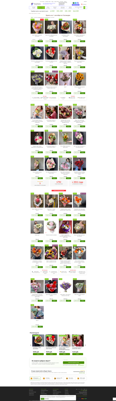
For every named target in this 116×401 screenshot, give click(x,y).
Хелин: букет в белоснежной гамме (79, 295)
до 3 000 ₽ (52, 11)
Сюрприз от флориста (55, 393)
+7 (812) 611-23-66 (83, 390)
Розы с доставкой (48, 7)
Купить (40, 41)
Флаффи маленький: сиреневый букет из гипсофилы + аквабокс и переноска (65, 62)
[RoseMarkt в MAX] (78, 389)
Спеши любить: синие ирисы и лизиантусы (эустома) (65, 295)
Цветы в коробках (70, 7)
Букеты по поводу (55, 7)
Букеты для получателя (62, 7)
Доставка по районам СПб (78, 7)
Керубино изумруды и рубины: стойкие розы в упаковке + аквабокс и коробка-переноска (65, 262)
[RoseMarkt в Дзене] (84, 389)
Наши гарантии (55, 390)
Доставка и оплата (48, 1)
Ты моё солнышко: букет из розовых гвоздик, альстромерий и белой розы (37, 121)
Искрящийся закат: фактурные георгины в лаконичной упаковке (79, 210)
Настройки (47, 398)
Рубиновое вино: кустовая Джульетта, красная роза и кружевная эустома (65, 121)
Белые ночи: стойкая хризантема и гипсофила (51, 36)
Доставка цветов (33, 7)
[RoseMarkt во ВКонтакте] (76, 389)
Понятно (42, 398)
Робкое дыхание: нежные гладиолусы (37, 173)
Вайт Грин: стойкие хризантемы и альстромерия (37, 61)
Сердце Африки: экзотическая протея (37, 210)
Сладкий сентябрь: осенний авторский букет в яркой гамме (65, 210)
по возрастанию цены (41, 17)
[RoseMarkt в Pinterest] (81, 389)
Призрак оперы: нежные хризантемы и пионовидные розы (37, 147)
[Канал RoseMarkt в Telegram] (86, 389)
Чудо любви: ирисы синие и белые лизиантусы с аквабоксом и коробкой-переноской (37, 88)
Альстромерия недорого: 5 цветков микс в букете (51, 121)
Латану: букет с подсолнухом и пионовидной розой (79, 36)
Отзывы (52, 1)
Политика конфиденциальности (57, 400)
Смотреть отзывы (82, 372)
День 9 (37, 320)
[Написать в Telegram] (75, 3)
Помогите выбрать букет (73, 362)
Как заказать (61, 1)
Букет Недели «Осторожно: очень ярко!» (37, 36)
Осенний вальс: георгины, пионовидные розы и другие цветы (37, 262)
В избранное (84, 4)
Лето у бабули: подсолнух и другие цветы (65, 147)
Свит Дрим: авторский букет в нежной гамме (51, 173)
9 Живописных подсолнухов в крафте (79, 87)
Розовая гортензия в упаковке (51, 234)
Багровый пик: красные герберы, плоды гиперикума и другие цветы (79, 173)
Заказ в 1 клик (34, 41)
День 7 (65, 86)
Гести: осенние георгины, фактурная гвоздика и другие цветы (79, 262)
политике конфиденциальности (81, 365)
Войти (86, 1)
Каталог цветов (31, 390)
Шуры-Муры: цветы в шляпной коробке (51, 295)
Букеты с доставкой (41, 7)
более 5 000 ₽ (76, 11)
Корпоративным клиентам (44, 390)
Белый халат (37, 234)
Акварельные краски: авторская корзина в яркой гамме (51, 87)
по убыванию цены (47, 17)
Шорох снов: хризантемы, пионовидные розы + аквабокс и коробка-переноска (79, 121)
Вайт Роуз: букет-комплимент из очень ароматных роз (79, 147)
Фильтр (32, 17)
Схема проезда (67, 393)
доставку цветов (56, 384)
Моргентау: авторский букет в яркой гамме (79, 61)
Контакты (65, 1)
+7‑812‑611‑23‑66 (61, 3)
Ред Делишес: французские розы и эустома (51, 61)
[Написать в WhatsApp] (73, 3)
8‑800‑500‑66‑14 (61, 4)
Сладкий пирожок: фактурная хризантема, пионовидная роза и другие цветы (37, 295)
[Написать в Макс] (78, 3)
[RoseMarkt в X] (79, 389)
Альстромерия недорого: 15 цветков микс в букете (51, 147)
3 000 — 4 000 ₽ (60, 11)
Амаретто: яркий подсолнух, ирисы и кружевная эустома (51, 261)
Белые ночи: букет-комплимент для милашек (79, 235)
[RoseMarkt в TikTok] (83, 389)
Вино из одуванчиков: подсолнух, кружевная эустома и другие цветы (65, 236)
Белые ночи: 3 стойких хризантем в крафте (51, 210)
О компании (66, 390)
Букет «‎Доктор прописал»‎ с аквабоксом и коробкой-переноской (65, 173)
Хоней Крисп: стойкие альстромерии (65, 36)
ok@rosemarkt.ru (62, 5)
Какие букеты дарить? (44, 393)
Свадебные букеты (31, 393)
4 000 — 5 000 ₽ (68, 11)
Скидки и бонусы (56, 1)
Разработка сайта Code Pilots (44, 400)
